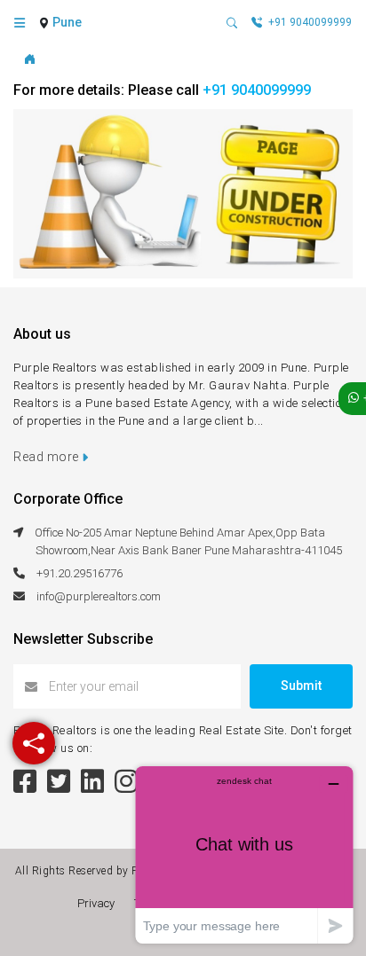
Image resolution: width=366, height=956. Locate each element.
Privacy (98, 903)
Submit (301, 685)
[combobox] (69, 23)
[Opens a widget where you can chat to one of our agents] (244, 854)
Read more (47, 457)
